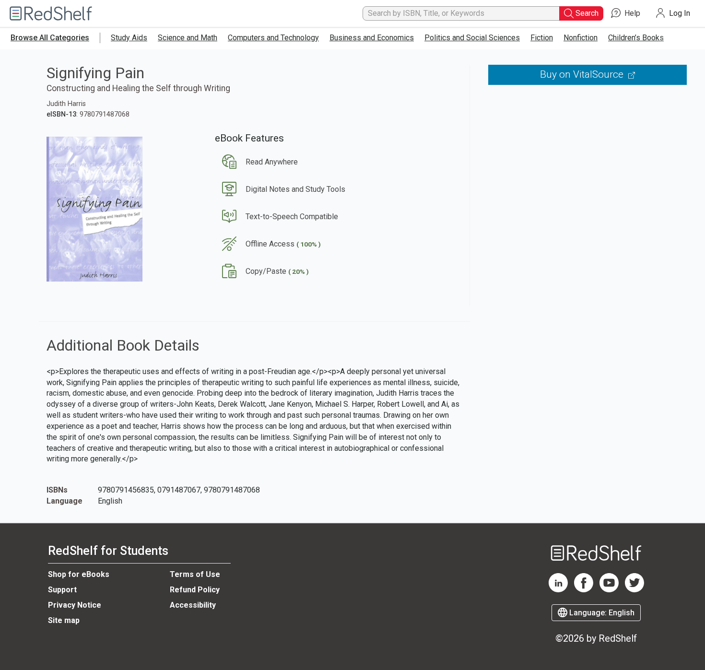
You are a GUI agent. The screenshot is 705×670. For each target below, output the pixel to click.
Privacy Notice (74, 605)
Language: (600, 612)
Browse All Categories (50, 37)
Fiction (541, 37)
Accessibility (193, 605)
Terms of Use (195, 574)
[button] (256, 161)
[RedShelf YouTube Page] (609, 590)
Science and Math (187, 37)
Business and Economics (371, 37)
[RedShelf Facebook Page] (583, 590)
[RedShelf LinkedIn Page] (558, 590)
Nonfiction (581, 37)
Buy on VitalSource (583, 74)
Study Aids (129, 37)
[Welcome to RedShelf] (50, 14)
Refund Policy (195, 589)
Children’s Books (636, 37)
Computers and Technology (273, 37)
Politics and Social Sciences (472, 37)
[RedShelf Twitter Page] (634, 590)
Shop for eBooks (78, 574)
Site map (64, 620)
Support (62, 589)
